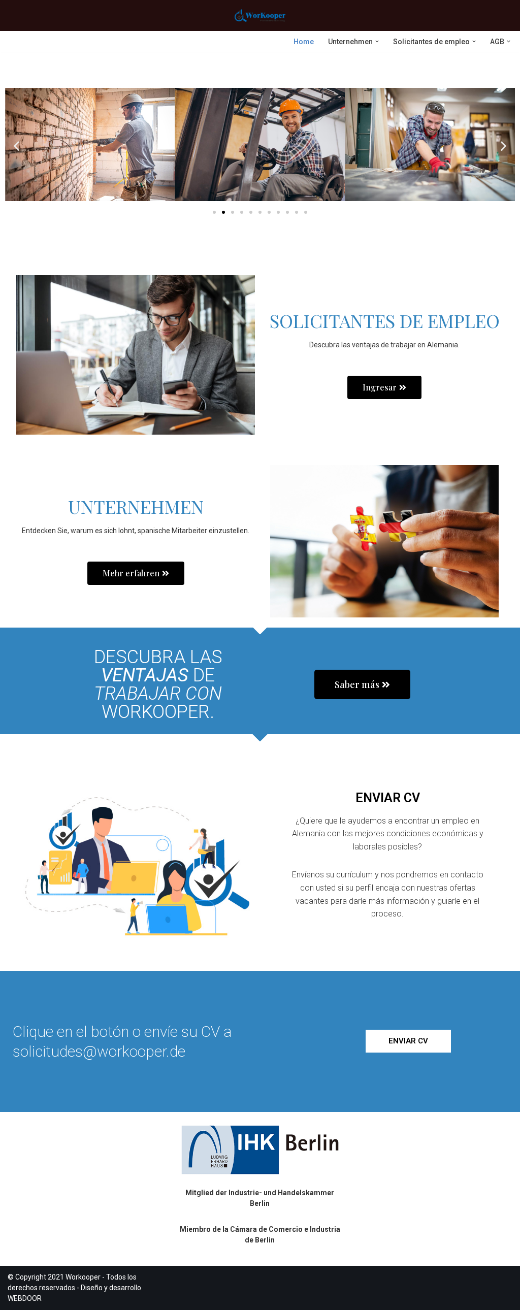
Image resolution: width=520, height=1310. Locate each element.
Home (304, 42)
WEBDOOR (25, 1298)
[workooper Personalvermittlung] (260, 15)
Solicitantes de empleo (385, 320)
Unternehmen (136, 506)
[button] (377, 41)
